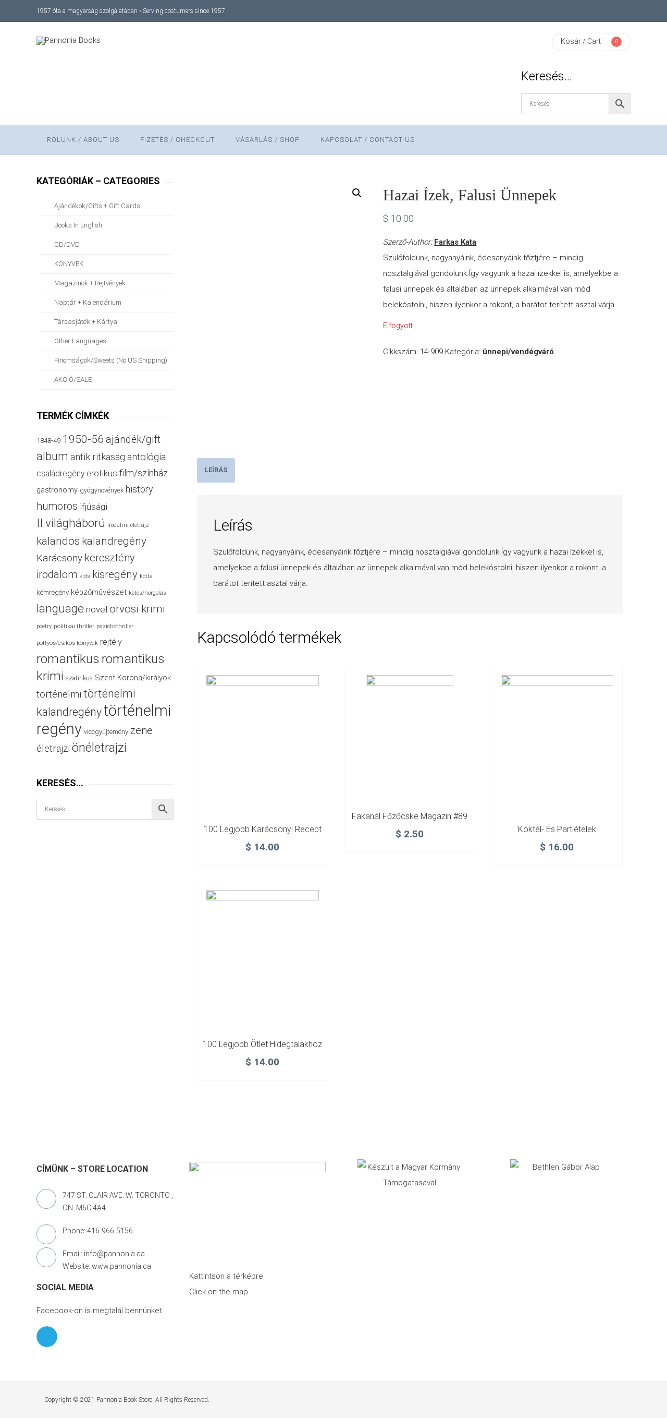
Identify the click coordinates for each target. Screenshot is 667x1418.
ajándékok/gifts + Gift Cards (97, 206)
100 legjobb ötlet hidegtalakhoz (262, 1044)
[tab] (216, 470)
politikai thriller (74, 626)
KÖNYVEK (68, 264)
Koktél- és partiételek (557, 829)
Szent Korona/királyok (133, 677)
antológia (146, 456)
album (52, 456)
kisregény (115, 574)
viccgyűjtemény (106, 732)
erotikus (102, 473)
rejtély (111, 642)
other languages (80, 341)
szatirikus (79, 678)
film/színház (143, 472)
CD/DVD (67, 244)
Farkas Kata (455, 242)
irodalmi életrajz (128, 525)
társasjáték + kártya (85, 322)
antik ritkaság (97, 456)
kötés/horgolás (147, 593)
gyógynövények (101, 490)
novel (96, 609)
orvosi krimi (137, 609)
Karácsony (59, 558)
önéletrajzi (99, 747)
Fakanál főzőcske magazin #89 (409, 816)
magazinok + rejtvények (90, 283)
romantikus (68, 658)
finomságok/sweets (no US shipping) (110, 360)
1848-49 (48, 440)
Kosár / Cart (581, 41)
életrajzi (53, 748)
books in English (78, 225)
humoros (57, 506)
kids (84, 576)
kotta (146, 576)
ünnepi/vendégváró (518, 351)
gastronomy (57, 490)
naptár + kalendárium (87, 302)
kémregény (52, 592)
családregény (60, 473)
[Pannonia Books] (68, 41)
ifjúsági (93, 506)
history (139, 489)
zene (141, 730)
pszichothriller (114, 626)
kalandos (58, 541)
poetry (44, 626)
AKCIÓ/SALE (73, 379)
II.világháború (70, 523)
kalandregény (114, 541)
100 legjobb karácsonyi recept (263, 829)
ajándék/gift (133, 440)
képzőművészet (99, 592)
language (60, 609)
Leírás (216, 470)
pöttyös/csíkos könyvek (67, 643)
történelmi (58, 694)
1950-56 (83, 439)
